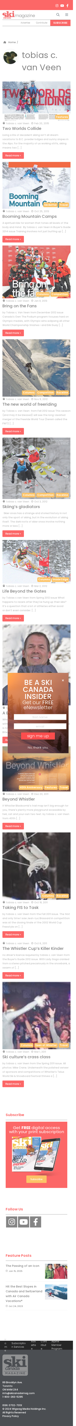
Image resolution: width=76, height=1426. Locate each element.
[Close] (62, 680)
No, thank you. (38, 747)
